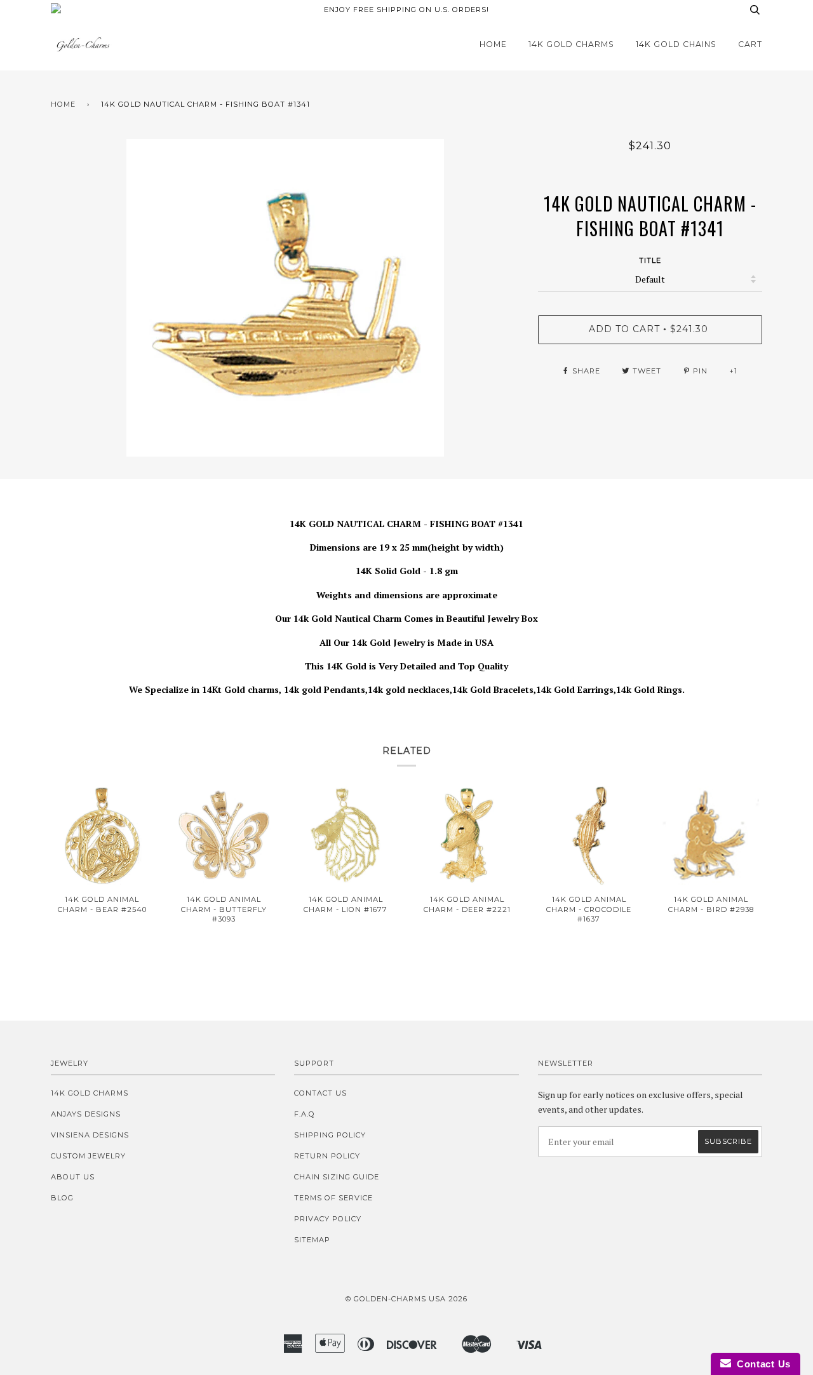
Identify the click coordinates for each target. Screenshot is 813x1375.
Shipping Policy (330, 1134)
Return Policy (327, 1155)
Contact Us (320, 1093)
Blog (62, 1197)
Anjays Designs (86, 1114)
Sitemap (312, 1239)
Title (650, 260)
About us (73, 1176)
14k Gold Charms (571, 44)
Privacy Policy (327, 1218)
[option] (285, 298)
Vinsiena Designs (90, 1134)
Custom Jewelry (88, 1155)
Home (493, 44)
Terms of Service (333, 1197)
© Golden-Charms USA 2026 (406, 1298)
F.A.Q (304, 1114)
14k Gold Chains (676, 44)
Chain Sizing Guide (336, 1176)
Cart (750, 44)
